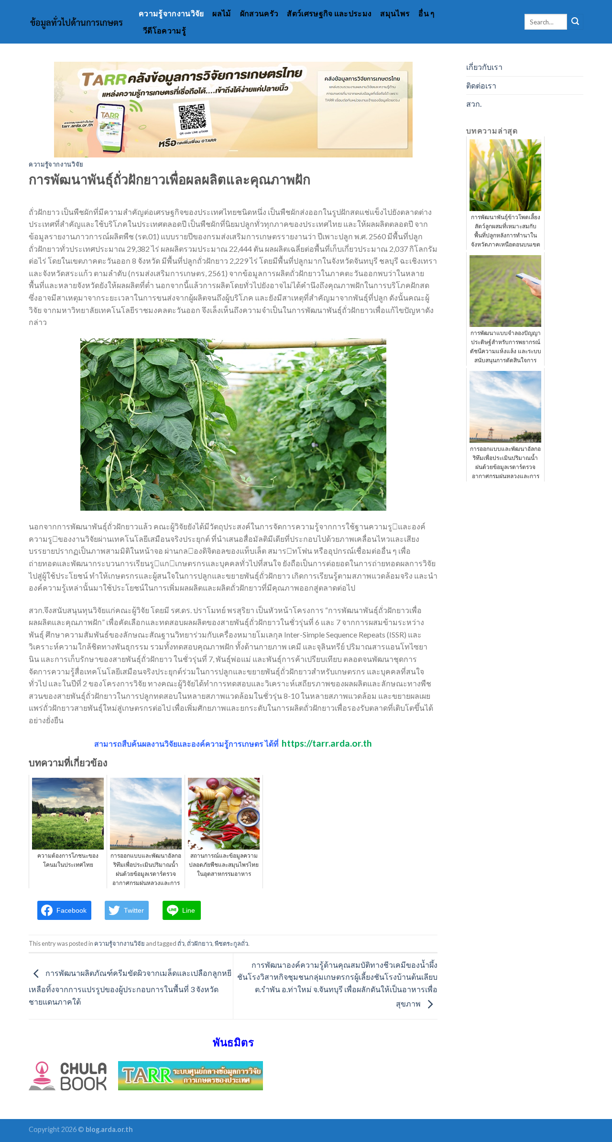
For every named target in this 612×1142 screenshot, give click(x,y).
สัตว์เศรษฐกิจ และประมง (329, 13)
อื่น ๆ (426, 13)
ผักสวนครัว (259, 13)
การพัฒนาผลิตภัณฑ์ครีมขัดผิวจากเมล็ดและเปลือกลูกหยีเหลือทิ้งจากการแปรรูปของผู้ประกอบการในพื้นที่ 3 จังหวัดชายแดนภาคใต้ (130, 987)
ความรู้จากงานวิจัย (171, 13)
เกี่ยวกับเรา (484, 66)
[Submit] (575, 22)
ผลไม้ (221, 13)
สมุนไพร (395, 13)
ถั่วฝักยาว (199, 943)
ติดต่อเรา (481, 85)
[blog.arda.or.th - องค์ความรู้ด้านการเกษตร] (76, 22)
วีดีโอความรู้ (164, 30)
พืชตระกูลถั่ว (231, 943)
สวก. (473, 103)
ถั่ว (181, 943)
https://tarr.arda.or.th (327, 743)
